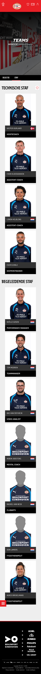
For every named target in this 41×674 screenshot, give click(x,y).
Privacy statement (10, 669)
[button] (3, 603)
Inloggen (38, 4)
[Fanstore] (28, 4)
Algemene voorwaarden (8, 667)
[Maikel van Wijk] (20, 485)
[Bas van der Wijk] (20, 394)
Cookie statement (20, 669)
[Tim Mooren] (20, 349)
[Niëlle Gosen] (20, 303)
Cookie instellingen (30, 669)
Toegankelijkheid (19, 667)
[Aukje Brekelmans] (20, 576)
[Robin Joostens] (20, 440)
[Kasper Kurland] (20, 110)
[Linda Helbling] (20, 201)
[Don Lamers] (20, 531)
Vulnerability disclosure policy (32, 667)
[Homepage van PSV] (17, 5)
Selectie (6, 77)
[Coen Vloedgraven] (20, 155)
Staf (16, 77)
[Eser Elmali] (20, 246)
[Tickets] (33, 4)
